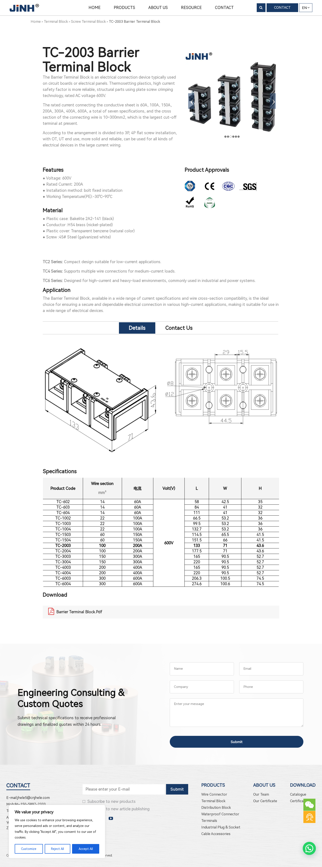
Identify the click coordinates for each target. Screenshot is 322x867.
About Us (264, 785)
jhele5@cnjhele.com (33, 798)
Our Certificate (265, 801)
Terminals (209, 821)
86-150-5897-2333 (30, 804)
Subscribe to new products (111, 801)
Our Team (261, 794)
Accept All (86, 849)
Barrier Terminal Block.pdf (79, 612)
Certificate (298, 801)
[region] (57, 831)
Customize (28, 849)
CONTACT (282, 7)
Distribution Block (216, 807)
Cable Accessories (215, 834)
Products (213, 785)
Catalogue (298, 794)
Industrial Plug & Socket (220, 827)
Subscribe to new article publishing (118, 809)
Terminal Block (213, 801)
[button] (309, 848)
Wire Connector (214, 794)
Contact (18, 785)
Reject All (57, 849)
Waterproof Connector (220, 814)
